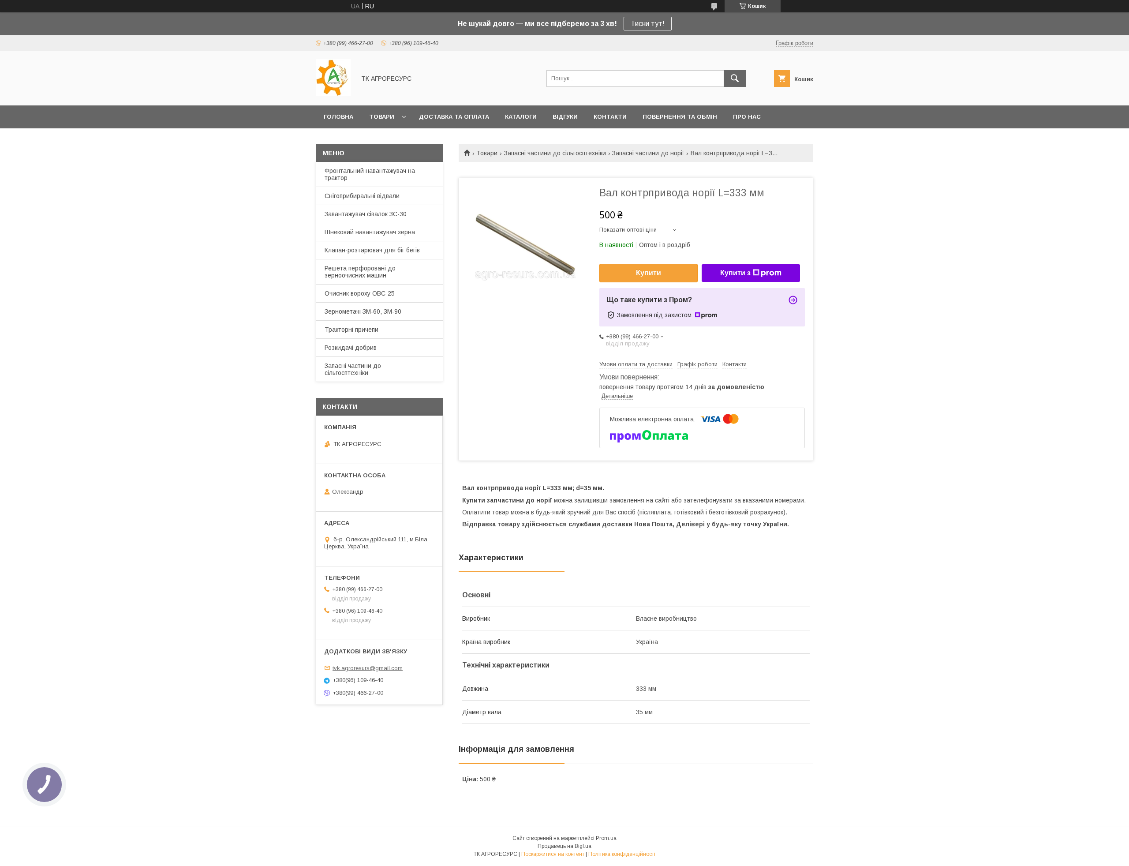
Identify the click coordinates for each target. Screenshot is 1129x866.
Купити (648, 273)
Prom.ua (606, 838)
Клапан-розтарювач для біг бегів (372, 250)
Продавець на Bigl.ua (564, 846)
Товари (381, 116)
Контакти (610, 116)
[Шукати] (735, 78)
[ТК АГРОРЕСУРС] (333, 93)
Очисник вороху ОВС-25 (360, 293)
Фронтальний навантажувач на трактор (370, 174)
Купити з (735, 273)
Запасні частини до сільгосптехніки (555, 153)
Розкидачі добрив (351, 347)
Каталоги (521, 116)
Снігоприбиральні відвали (362, 195)
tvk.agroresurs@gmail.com (368, 667)
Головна (338, 116)
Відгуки (565, 116)
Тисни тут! (648, 23)
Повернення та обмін (680, 116)
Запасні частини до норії (648, 153)
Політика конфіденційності (621, 854)
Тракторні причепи (351, 329)
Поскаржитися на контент (552, 854)
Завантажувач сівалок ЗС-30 (366, 213)
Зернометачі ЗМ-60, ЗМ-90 (363, 311)
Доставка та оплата (454, 116)
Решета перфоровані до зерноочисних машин (360, 272)
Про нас (747, 116)
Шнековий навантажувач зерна (370, 232)
